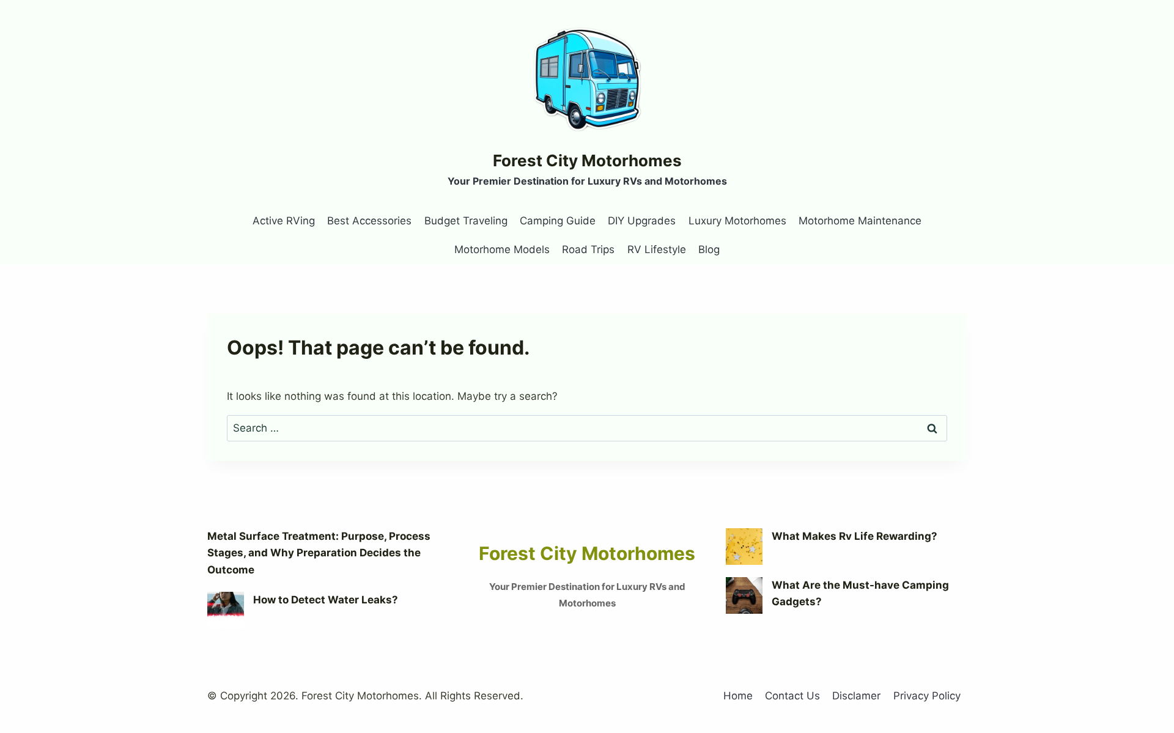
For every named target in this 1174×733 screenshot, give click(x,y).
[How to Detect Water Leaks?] (225, 610)
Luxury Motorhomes (737, 221)
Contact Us (792, 696)
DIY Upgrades (642, 221)
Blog (709, 249)
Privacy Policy (927, 696)
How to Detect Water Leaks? (325, 600)
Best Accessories (369, 221)
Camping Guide (558, 221)
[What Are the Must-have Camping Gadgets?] (744, 595)
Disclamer (856, 696)
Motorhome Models (502, 249)
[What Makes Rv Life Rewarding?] (744, 546)
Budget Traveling (466, 221)
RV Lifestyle (656, 249)
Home (738, 696)
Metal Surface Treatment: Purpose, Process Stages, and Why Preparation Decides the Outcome (318, 552)
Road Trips (588, 249)
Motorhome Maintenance (860, 221)
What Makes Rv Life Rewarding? (854, 536)
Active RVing (284, 221)
